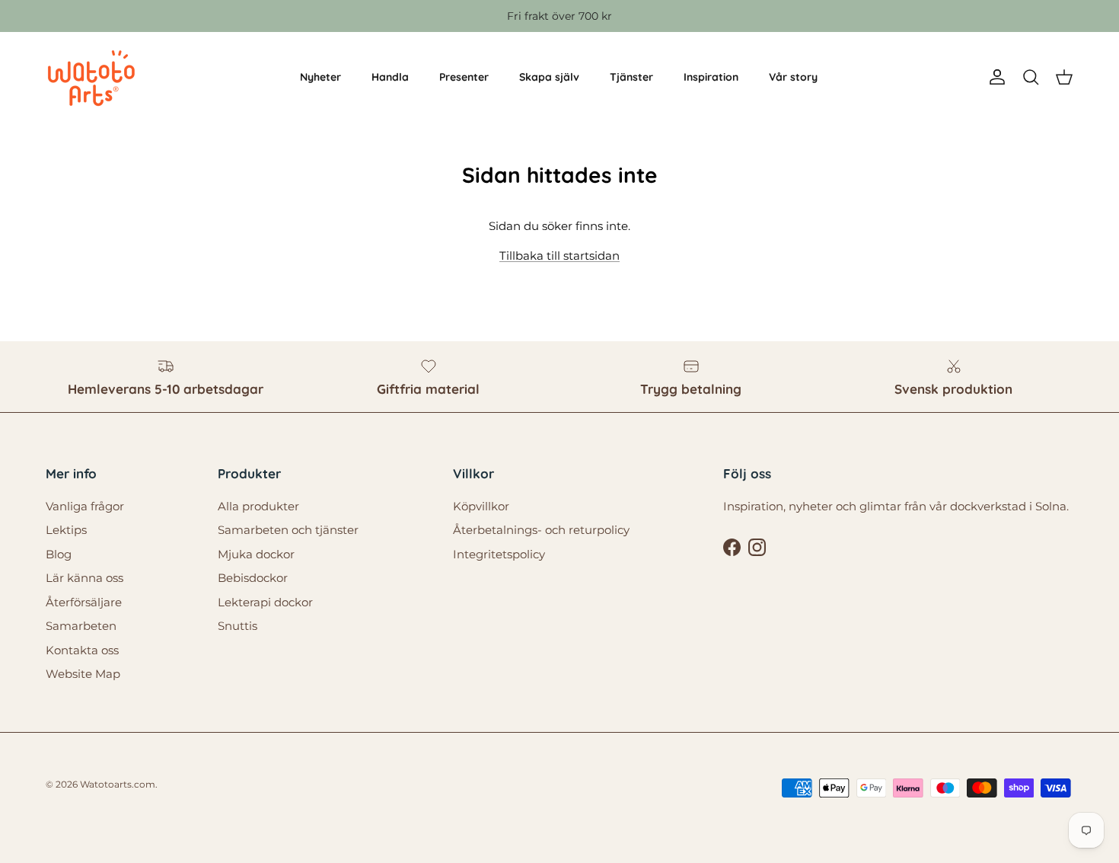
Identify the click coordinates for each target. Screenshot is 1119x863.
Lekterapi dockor (265, 602)
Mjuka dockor (256, 554)
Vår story (793, 77)
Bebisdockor (253, 578)
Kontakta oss (82, 650)
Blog (59, 554)
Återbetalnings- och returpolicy (541, 530)
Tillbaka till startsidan (559, 255)
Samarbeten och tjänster (288, 530)
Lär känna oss (84, 578)
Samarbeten (81, 625)
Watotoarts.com (117, 784)
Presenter (464, 77)
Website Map (83, 673)
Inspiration (711, 77)
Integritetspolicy (499, 554)
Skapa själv (549, 77)
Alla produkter (258, 506)
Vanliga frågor (85, 506)
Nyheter (320, 77)
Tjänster (631, 77)
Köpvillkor (481, 506)
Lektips (66, 530)
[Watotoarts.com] (91, 77)
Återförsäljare (84, 602)
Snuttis (237, 625)
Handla (390, 77)
